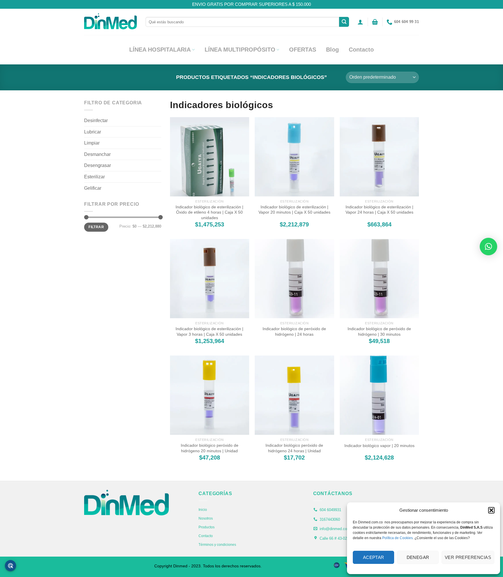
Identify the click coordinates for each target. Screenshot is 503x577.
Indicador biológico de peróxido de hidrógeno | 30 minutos (379, 331)
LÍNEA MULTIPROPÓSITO (240, 49)
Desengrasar (97, 165)
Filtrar (96, 227)
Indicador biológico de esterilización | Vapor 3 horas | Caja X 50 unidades (209, 331)
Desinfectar (96, 120)
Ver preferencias (468, 557)
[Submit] (344, 22)
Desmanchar (97, 154)
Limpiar (92, 142)
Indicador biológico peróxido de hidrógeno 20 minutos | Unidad (209, 448)
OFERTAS (302, 49)
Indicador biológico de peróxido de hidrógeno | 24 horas (294, 331)
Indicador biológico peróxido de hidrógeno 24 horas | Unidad (294, 448)
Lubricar (92, 131)
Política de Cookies (397, 538)
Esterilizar (94, 176)
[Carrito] (375, 22)
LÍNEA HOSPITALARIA (160, 49)
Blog (332, 49)
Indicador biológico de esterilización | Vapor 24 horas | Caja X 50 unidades (379, 210)
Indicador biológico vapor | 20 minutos (379, 445)
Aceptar (373, 557)
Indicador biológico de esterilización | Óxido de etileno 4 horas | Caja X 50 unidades (209, 212)
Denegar (418, 557)
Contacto (361, 49)
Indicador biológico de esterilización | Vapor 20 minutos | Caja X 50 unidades (294, 210)
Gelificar (92, 188)
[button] (491, 510)
